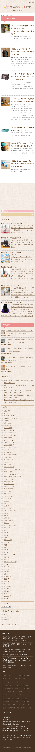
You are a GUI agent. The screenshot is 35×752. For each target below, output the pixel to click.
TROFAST (17, 110)
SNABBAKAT (21, 59)
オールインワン (8, 442)
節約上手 (6, 665)
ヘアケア (6, 491)
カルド (16, 688)
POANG (21, 108)
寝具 (5, 530)
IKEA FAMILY (28, 148)
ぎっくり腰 (7, 428)
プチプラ (24, 698)
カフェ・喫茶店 (8, 445)
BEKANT (16, 106)
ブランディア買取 (9, 489)
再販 (4, 704)
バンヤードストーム (23, 695)
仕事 (5, 513)
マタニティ (7, 503)
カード (5, 450)
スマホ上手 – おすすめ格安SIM (13, 649)
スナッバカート (18, 63)
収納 (21, 117)
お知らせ (6, 425)
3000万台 (30, 104)
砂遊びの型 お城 (22, 150)
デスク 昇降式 (23, 113)
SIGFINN (31, 108)
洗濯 (5, 549)
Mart (9, 678)
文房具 (5, 537)
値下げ (18, 117)
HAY (24, 82)
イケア (16, 38)
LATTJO (13, 38)
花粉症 (5, 579)
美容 (5, 566)
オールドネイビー (8, 688)
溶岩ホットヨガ (8, 554)
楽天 (24, 704)
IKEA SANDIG (14, 150)
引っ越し (25, 88)
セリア (9, 691)
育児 (5, 571)
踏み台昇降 (7, 586)
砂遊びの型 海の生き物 (28, 153)
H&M (28, 675)
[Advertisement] (17, 196)
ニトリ (17, 65)
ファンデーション (9, 484)
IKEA (21, 36)
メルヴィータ (14, 701)
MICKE (17, 108)
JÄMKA (15, 59)
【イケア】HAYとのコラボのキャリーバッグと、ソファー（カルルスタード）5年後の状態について (22, 76)
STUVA (12, 110)
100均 (14, 675)
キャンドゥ (7, 457)
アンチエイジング (18, 685)
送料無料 (23, 708)
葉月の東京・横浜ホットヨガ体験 (14, 637)
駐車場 (29, 708)
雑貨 (24, 133)
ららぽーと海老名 (9, 433)
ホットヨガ (6, 701)
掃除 (5, 532)
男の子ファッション (9, 562)
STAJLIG (13, 61)
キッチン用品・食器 (9, 454)
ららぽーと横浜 (8, 430)
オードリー (26, 110)
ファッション (7, 481)
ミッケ (15, 115)
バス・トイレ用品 (9, 474)
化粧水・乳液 (7, 520)
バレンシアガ (27, 86)
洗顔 (5, 552)
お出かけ (6, 420)
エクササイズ (7, 440)
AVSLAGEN (28, 57)
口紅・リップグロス (9, 525)
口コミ (9, 704)
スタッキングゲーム (28, 38)
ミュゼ (5, 506)
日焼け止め (7, 540)
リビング (6, 508)
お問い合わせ (7, 617)
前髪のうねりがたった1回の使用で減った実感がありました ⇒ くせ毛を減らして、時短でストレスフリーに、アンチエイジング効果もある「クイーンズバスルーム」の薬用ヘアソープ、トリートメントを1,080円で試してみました (17, 311)
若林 (25, 119)
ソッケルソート (26, 63)
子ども (19, 704)
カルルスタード (25, 84)
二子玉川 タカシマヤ (10, 510)
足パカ (5, 583)
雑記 (5, 588)
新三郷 (30, 117)
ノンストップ (12, 695)
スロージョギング (9, 467)
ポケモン (6, 493)
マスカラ (6, 501)
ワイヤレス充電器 (21, 115)
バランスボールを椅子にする (12, 476)
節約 (5, 564)
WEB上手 (6, 658)
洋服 (5, 547)
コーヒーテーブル (19, 86)
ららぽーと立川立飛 (9, 435)
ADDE (12, 106)
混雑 (28, 704)
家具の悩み (26, 117)
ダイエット (7, 471)
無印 (5, 557)
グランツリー (7, 462)
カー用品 (6, 452)
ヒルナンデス (22, 171)
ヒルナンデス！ (16, 698)
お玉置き (25, 61)
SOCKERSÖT (28, 59)
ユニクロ (22, 701)
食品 (5, 598)
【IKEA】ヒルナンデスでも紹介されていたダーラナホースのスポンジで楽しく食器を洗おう (22, 163)
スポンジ (30, 169)
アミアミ (26, 682)
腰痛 (18, 708)
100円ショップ (7, 675)
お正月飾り (22, 678)
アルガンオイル (8, 437)
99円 (24, 57)
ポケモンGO (7, 496)
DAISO (5, 411)
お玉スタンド (19, 61)
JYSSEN (13, 108)
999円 (29, 36)
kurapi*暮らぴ (7, 644)
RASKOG (26, 108)
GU (24, 675)
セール (12, 41)
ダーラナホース (14, 171)
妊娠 (14, 704)
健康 (5, 515)
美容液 (5, 569)
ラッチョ (17, 41)
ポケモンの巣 (7, 498)
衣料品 (5, 581)
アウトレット (18, 682)
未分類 (5, 542)
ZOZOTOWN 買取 (9, 418)
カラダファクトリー (9, 447)
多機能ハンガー (23, 65)
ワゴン (28, 115)
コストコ (6, 464)
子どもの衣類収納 (25, 135)
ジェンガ (21, 38)
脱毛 (5, 574)
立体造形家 (21, 119)
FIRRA (24, 106)
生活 (5, 559)
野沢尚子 (29, 119)
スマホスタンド (16, 113)
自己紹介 (6, 576)
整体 (5, 535)
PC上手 (5, 654)
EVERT (21, 106)
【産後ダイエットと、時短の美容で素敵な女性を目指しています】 (17, 738)
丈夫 (21, 88)
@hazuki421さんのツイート (10, 624)
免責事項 (6, 518)
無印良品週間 (11, 708)
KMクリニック (8, 415)
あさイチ (14, 678)
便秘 (28, 701)
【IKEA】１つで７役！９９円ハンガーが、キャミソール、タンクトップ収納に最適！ (22, 51)
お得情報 (25, 36)
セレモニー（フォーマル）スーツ (13, 469)
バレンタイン (7, 479)
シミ (4, 691)
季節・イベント (8, 527)
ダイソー (28, 691)
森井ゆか (15, 119)
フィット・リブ (8, 486)
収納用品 (25, 104)
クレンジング (7, 459)
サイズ (28, 688)
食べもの (6, 596)
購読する (5, 211)
